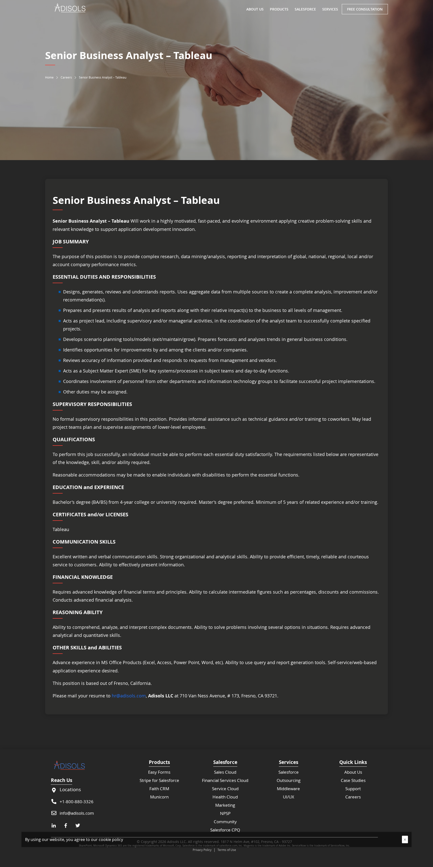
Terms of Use (227, 850)
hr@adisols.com (129, 696)
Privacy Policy (202, 850)
